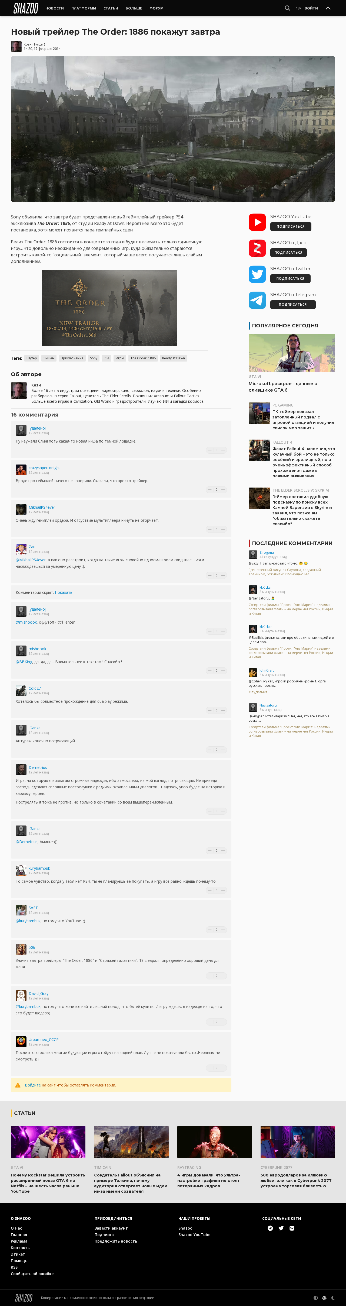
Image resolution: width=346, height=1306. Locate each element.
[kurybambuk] (21, 870)
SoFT (33, 907)
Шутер (31, 358)
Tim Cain (102, 1167)
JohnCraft (267, 670)
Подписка (104, 1234)
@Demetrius (27, 841)
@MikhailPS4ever (31, 559)
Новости (54, 8)
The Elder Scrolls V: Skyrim (300, 490)
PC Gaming (283, 405)
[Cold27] (21, 690)
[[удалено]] (21, 430)
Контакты (21, 1247)
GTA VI (255, 376)
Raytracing (189, 1167)
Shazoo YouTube (194, 1234)
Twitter (39, 44)
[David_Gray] (21, 995)
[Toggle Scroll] (328, 8)
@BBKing (24, 661)
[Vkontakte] (292, 1228)
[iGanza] (21, 730)
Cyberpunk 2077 (276, 1167)
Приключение (72, 358)
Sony (93, 358)
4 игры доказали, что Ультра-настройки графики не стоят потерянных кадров (208, 1180)
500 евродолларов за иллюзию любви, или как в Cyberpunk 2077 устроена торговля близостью (296, 1180)
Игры (120, 358)
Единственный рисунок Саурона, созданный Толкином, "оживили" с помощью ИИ (285, 572)
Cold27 (35, 688)
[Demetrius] (21, 769)
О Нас (16, 1228)
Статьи (111, 8)
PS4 (106, 358)
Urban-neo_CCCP (44, 1039)
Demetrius (38, 767)
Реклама (19, 1241)
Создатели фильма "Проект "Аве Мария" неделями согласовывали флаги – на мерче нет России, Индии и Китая (291, 609)
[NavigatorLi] (253, 707)
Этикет (18, 1254)
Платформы (83, 8)
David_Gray (38, 993)
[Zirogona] (253, 554)
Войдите (33, 1085)
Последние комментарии (292, 543)
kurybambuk (39, 868)
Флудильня (258, 692)
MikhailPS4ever (42, 507)
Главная (19, 1234)
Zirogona (267, 552)
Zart (32, 546)
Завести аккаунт (111, 1228)
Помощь (19, 1260)
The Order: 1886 (143, 358)
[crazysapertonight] (21, 470)
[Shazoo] (26, 8)
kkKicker (266, 587)
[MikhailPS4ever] (21, 509)
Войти (311, 8)
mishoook (37, 648)
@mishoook (26, 622)
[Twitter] (281, 1228)
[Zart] (21, 549)
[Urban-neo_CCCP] (21, 1041)
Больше (134, 8)
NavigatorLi (268, 705)
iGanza (35, 727)
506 (32, 947)
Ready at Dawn (173, 358)
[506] (21, 949)
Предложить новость (116, 1241)
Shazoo (185, 1228)
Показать (63, 592)
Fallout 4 (282, 442)
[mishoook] (21, 651)
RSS (14, 1267)
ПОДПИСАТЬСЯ (291, 226)
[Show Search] (287, 8)
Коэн (28, 44)
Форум (156, 8)
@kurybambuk (28, 920)
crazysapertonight (44, 467)
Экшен (49, 358)
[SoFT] (21, 910)
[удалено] (37, 428)
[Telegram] (270, 1228)
